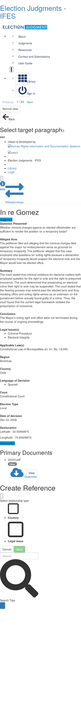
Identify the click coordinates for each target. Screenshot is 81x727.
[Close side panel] (1, 178)
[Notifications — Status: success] (11, 69)
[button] (2, 186)
